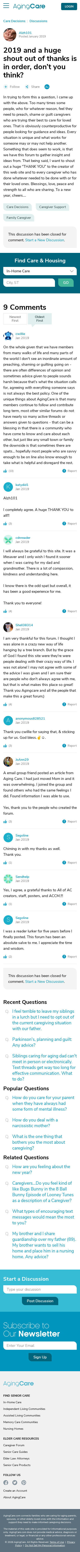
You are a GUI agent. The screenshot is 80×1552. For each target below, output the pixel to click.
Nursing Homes (13, 1429)
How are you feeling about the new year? (41, 1169)
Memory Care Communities (20, 1422)
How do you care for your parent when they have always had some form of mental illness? (43, 1103)
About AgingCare (14, 1497)
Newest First (15, 319)
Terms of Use (57, 1542)
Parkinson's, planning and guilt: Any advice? (42, 1042)
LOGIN (69, 6)
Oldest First (40, 319)
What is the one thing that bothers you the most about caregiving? (38, 1142)
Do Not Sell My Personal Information (45, 1545)
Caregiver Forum (13, 1445)
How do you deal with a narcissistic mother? (35, 1123)
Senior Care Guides (15, 1452)
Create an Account (15, 1491)
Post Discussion (40, 1300)
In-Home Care (12, 1402)
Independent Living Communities (24, 1409)
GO (66, 282)
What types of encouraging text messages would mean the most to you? (43, 1217)
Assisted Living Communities (21, 1416)
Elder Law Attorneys (16, 1458)
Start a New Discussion (44, 240)
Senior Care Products (17, 1465)
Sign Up (40, 1357)
